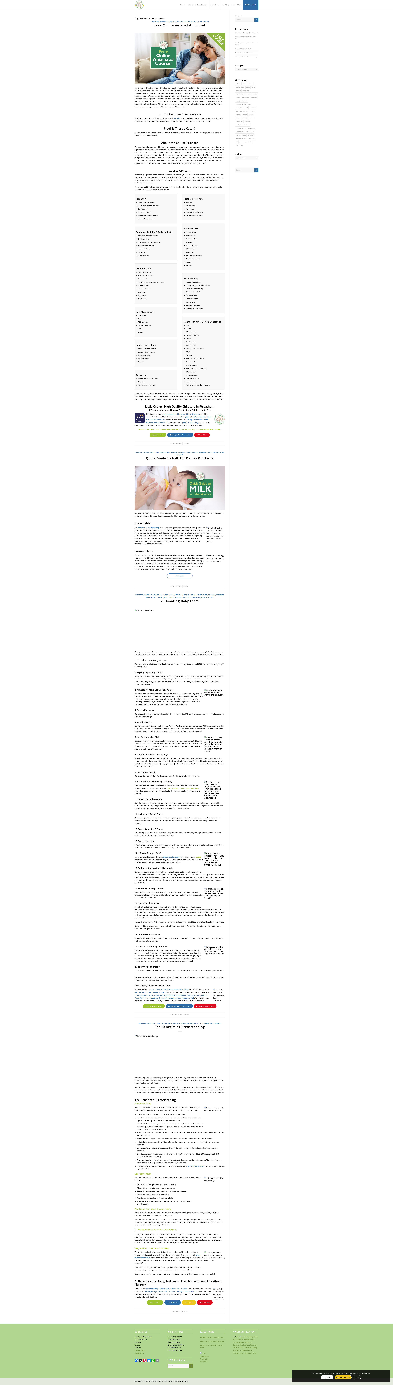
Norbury (253, 111)
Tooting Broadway (240, 138)
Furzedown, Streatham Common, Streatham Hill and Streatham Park (167, 998)
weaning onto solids (196, 1166)
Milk (168, 452)
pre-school (244, 118)
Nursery (182, 452)
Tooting (209, 598)
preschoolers (239, 121)
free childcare (245, 97)
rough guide (239, 124)
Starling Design (184, 1381)
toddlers (238, 135)
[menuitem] (182, 5)
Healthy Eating (169, 1023)
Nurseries (174, 452)
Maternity (207, 595)
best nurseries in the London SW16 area (150, 992)
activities (238, 83)
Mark (187, 443)
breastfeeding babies (171, 857)
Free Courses (185, 22)
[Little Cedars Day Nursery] (145, 5)
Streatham (211, 452)
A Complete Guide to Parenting (246, 57)
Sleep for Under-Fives (182, 598)
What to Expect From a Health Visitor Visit (212, 1341)
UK (237, 142)
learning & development (242, 107)
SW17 (252, 131)
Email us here (139, 1353)
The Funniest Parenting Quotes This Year (246, 33)
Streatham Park (240, 131)
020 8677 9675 (139, 1350)
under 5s (249, 142)
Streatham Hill (251, 128)
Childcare (145, 452)
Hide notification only (343, 1377)
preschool (251, 118)
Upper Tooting (239, 145)
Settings (356, 1377)
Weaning (179, 455)
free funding (254, 97)
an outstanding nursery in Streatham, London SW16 (166, 1289)
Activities (139, 595)
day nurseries (239, 94)
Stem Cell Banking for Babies (243, 49)
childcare (238, 90)
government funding (241, 104)
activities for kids (240, 87)
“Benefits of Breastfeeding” (149, 527)
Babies (169, 22)
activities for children (247, 83)
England (238, 97)
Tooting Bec (250, 135)
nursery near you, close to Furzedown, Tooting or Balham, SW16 (170, 1291)
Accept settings (327, 1377)
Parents (200, 1023)
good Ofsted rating (190, 422)
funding (238, 101)
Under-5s (220, 452)
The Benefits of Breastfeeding (179, 1027)
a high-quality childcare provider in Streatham (182, 414)
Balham (152, 595)
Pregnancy (204, 22)
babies (248, 87)
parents (238, 118)
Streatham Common (241, 128)
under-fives (242, 142)
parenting (251, 114)
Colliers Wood (246, 90)
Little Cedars (253, 107)
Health (163, 452)
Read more (180, 576)
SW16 (203, 598)
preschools (247, 121)
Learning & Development (192, 595)
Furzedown (244, 101)
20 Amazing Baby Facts (180, 601)
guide (249, 104)
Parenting (195, 22)
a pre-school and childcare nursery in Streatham (169, 989)
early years (248, 94)
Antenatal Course (158, 22)
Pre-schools (201, 452)
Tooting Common (251, 138)
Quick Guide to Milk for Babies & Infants (179, 458)
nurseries (238, 114)
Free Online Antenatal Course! (179, 25)
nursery (245, 114)
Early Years (154, 452)
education (254, 94)
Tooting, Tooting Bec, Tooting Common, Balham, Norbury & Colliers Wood (245, 1350)
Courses (175, 22)
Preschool (168, 598)
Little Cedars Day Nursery (242, 111)
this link (176, 118)
